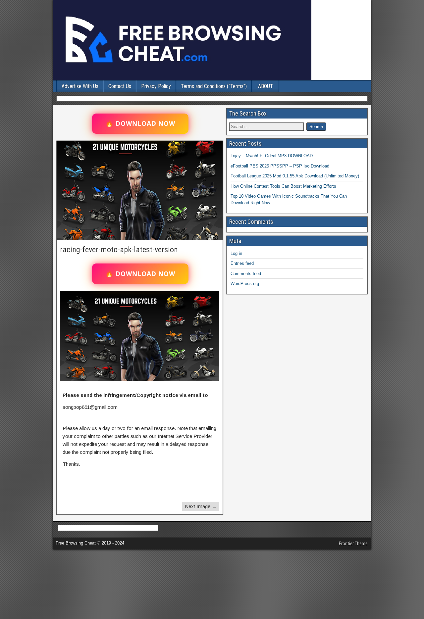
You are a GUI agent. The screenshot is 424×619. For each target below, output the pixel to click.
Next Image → (201, 506)
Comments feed (246, 273)
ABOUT (265, 86)
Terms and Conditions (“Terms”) (214, 86)
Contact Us (119, 86)
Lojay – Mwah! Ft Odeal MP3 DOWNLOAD (272, 155)
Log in (236, 253)
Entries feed (242, 263)
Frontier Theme (353, 544)
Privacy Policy (156, 86)
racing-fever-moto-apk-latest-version (119, 249)
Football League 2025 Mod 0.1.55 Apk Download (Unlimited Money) (295, 175)
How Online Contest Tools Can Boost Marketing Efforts (283, 186)
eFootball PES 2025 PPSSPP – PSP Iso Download (280, 166)
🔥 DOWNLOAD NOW (140, 123)
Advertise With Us (80, 86)
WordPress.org (245, 283)
